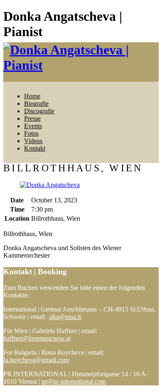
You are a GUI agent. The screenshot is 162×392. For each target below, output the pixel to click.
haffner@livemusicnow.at (37, 338)
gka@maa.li (64, 316)
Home (32, 96)
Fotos (31, 133)
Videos (33, 140)
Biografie (36, 103)
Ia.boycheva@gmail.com (36, 359)
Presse (32, 118)
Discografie (39, 110)
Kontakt (34, 148)
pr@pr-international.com (74, 381)
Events (33, 125)
